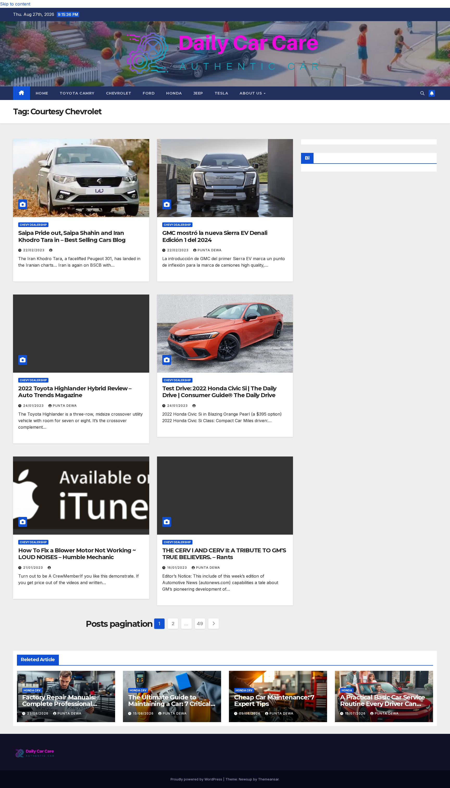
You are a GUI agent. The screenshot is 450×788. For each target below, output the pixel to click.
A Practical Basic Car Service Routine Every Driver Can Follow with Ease (382, 703)
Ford (149, 93)
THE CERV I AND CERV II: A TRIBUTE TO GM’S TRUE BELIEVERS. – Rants (224, 554)
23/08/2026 (38, 713)
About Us (251, 93)
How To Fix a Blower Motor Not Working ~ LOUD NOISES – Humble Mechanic (77, 554)
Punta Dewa (210, 250)
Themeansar (268, 779)
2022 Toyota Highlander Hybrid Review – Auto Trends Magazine (74, 392)
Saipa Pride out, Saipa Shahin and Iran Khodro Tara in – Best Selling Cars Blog (72, 236)
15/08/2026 (144, 713)
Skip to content (15, 4)
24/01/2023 (34, 406)
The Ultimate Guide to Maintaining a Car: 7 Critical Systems (169, 703)
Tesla (221, 93)
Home (42, 93)
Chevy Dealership (33, 224)
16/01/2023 (177, 568)
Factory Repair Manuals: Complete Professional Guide (58, 703)
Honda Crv (32, 690)
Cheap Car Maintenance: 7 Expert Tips (274, 700)
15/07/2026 (356, 713)
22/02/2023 (34, 250)
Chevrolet (119, 93)
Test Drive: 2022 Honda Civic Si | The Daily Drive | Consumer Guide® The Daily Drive (219, 392)
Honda (174, 93)
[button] (422, 93)
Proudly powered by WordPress (197, 779)
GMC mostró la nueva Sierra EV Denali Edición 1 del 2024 (214, 236)
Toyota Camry (77, 93)
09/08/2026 (250, 713)
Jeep (198, 93)
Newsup (245, 779)
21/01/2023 (33, 568)
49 (200, 623)
